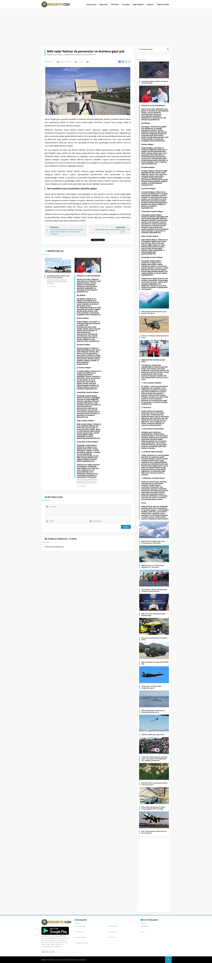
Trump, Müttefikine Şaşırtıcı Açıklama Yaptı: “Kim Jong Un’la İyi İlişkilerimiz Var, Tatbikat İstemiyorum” (154, 758)
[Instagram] (49, 951)
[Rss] (53, 951)
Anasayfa (49, 54)
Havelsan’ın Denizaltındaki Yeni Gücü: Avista (154, 639)
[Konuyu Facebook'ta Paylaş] (119, 61)
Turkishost (83, 959)
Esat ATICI (50, 61)
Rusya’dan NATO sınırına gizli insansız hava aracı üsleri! (154, 784)
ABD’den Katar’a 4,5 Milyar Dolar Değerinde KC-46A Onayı (152, 566)
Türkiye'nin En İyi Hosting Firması (69, 959)
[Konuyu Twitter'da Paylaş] (123, 61)
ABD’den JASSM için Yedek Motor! (153, 734)
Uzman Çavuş (91, 4)
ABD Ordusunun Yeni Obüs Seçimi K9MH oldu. (154, 663)
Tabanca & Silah (163, 4)
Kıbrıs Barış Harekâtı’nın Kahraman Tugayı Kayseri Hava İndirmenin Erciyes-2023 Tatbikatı (66, 231)
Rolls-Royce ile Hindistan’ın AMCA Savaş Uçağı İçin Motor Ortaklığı (153, 808)
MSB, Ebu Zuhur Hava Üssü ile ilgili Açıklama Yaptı (153, 614)
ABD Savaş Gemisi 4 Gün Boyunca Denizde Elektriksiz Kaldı (153, 711)
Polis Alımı (115, 4)
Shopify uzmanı (54, 959)
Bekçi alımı (104, 4)
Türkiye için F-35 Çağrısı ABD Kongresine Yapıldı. (151, 687)
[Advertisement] (106, 27)
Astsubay (125, 4)
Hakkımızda (145, 926)
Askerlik (150, 4)
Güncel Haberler (58, 54)
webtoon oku (45, 959)
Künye (143, 932)
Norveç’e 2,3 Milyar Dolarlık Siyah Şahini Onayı (155, 336)
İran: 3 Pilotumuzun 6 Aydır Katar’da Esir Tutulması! (153, 832)
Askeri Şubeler (138, 4)
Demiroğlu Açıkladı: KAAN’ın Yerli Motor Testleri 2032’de (58, 276)
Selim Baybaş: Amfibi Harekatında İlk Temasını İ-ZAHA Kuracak (154, 590)
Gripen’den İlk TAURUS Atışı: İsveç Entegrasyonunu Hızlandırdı (153, 542)
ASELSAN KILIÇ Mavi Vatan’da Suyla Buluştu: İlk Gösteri (153, 312)
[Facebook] (43, 951)
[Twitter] (46, 951)
